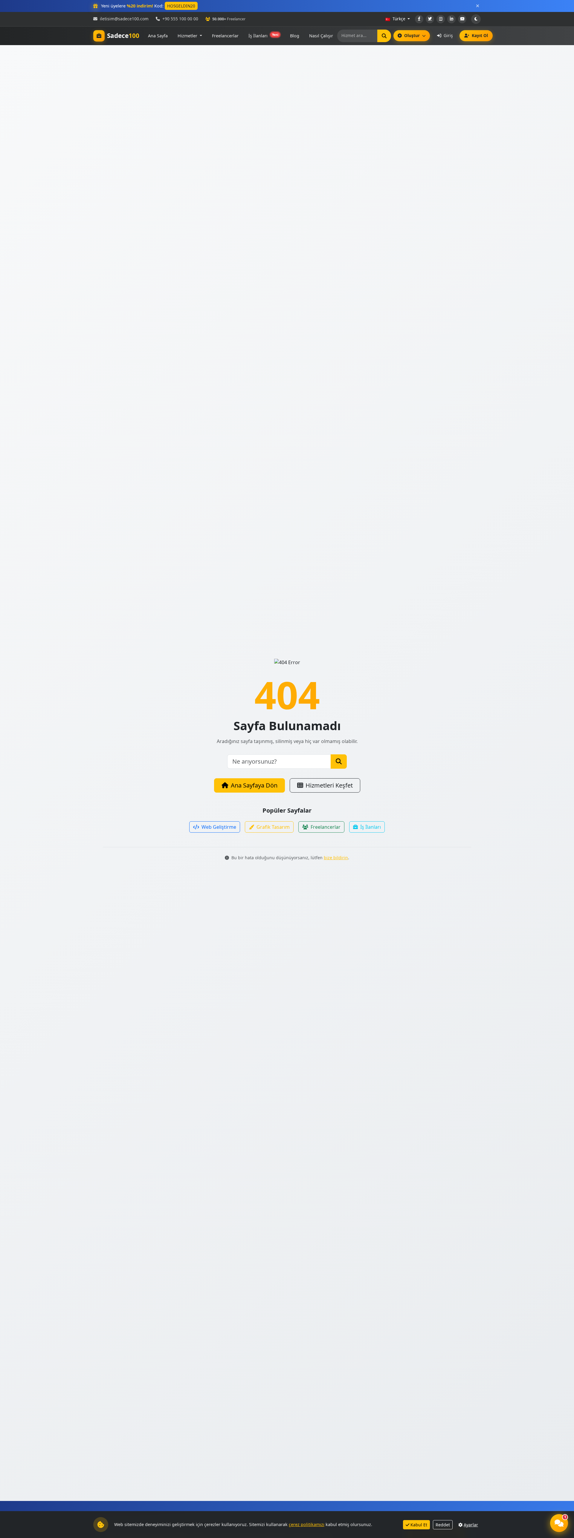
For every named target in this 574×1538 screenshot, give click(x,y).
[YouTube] (462, 19)
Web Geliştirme (218, 827)
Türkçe (399, 19)
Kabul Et (418, 1525)
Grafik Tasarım (273, 827)
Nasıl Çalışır (321, 36)
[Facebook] (419, 19)
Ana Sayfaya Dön (254, 785)
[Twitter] (430, 19)
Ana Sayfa (158, 36)
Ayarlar (471, 1525)
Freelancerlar (225, 36)
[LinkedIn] (451, 19)
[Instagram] (440, 19)
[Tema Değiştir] (476, 19)
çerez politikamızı (306, 1524)
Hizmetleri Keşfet (329, 785)
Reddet (443, 1525)
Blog (294, 36)
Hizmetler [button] (188, 36)
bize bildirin (336, 857)
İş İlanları (263, 36)
